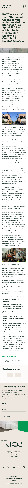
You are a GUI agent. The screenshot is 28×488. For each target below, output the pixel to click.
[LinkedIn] (14, 467)
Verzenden (7, 416)
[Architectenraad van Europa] (14, 444)
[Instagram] (18, 467)
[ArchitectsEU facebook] (3, 467)
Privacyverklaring (17, 478)
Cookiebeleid (9, 478)
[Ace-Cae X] (8, 467)
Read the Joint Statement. (9, 356)
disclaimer (16, 476)
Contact (14, 480)
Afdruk (11, 476)
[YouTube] (24, 467)
